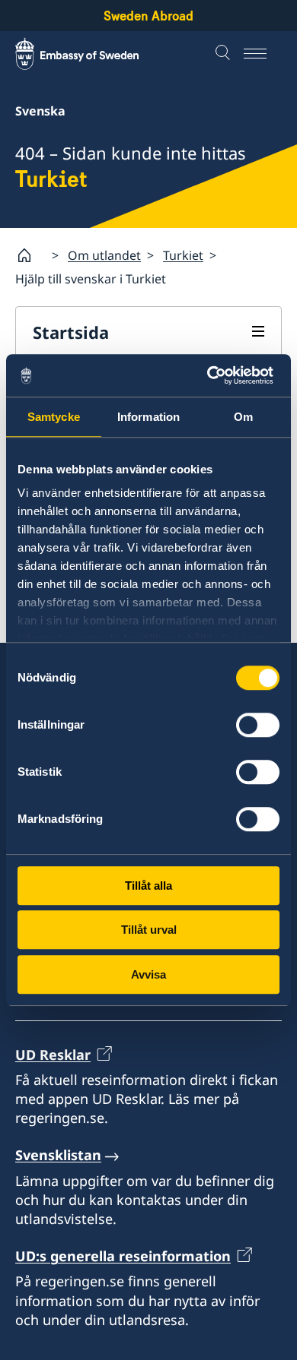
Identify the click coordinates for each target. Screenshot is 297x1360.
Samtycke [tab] (53, 416)
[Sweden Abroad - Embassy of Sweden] (91, 54)
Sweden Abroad (148, 15)
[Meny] (263, 54)
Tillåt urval (149, 929)
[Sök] (225, 54)
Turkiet (183, 255)
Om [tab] (243, 416)
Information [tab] (148, 416)
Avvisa (148, 974)
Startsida (71, 332)
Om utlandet (104, 255)
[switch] (257, 725)
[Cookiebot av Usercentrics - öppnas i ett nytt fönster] (213, 375)
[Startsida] (30, 255)
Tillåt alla (148, 885)
